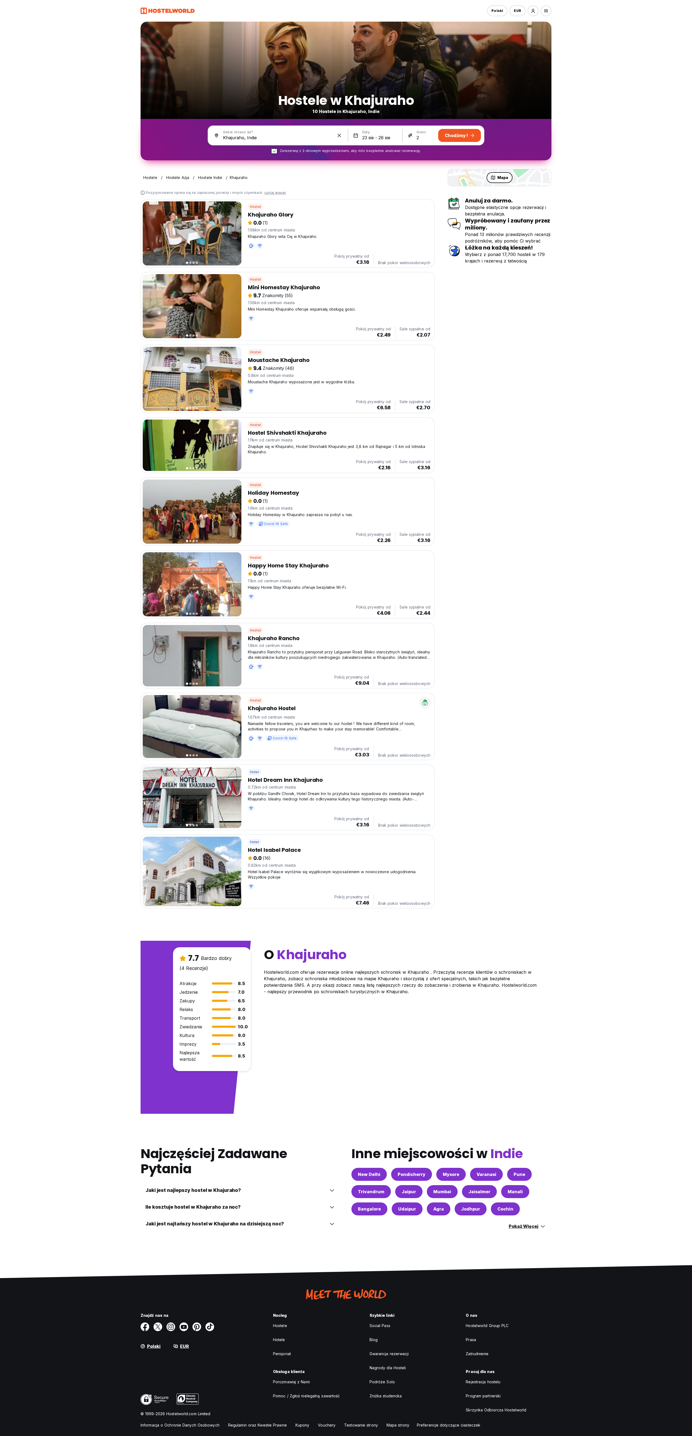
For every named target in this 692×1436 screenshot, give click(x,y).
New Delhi (369, 1174)
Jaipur (409, 1191)
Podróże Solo (382, 1382)
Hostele (280, 1325)
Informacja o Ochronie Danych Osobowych (180, 1425)
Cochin (505, 1209)
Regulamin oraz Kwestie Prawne (257, 1425)
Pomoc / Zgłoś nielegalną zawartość (306, 1396)
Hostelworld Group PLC (487, 1325)
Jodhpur (470, 1209)
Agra (438, 1209)
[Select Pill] (533, 10)
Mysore (451, 1174)
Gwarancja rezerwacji (389, 1353)
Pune (519, 1174)
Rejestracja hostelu (483, 1382)
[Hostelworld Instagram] (171, 1326)
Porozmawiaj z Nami (291, 1382)
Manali (515, 1191)
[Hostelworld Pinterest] (196, 1326)
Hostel (255, 207)
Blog (374, 1339)
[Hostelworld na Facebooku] (145, 1326)
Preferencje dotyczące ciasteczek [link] (448, 1425)
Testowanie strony (361, 1425)
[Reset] (339, 135)
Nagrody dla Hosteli (388, 1367)
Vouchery (326, 1425)
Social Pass (380, 1325)
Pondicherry (411, 1174)
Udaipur (407, 1209)
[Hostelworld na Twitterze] (158, 1326)
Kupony (302, 1425)
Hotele (279, 1339)
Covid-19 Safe (276, 524)
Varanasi (486, 1174)
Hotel (254, 772)
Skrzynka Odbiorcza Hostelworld (496, 1410)
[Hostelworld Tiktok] (209, 1326)
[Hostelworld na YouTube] (183, 1326)
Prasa (471, 1339)
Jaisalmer (479, 1191)
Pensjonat (282, 1353)
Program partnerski (483, 1396)
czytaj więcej (275, 193)
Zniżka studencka (386, 1396)
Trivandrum (371, 1191)
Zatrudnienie (477, 1353)
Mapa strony (398, 1425)
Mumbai (442, 1191)
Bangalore (369, 1209)
